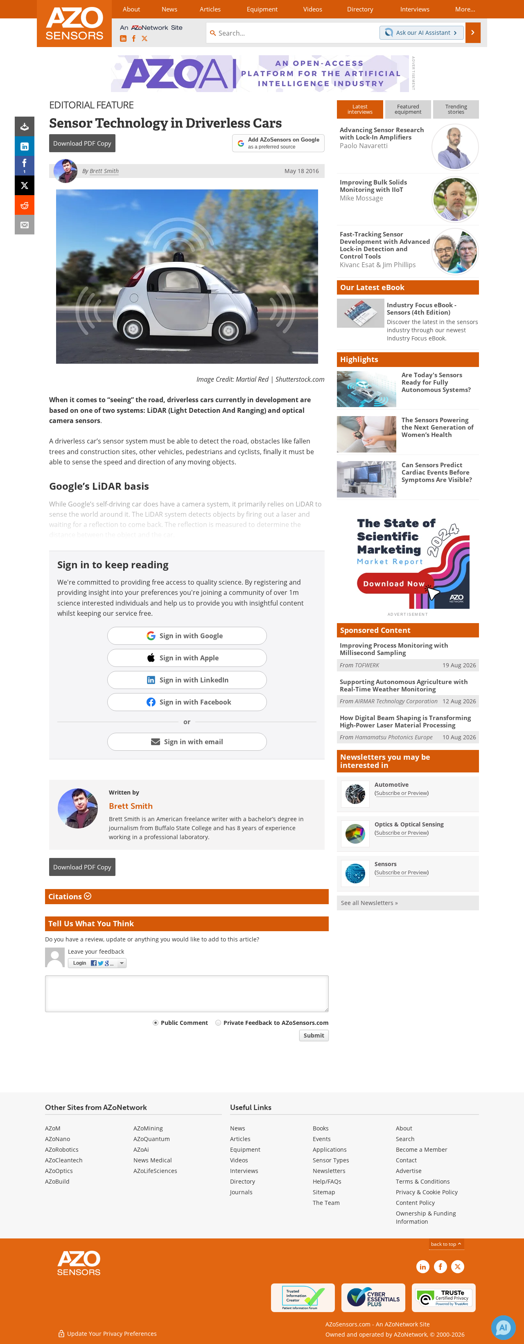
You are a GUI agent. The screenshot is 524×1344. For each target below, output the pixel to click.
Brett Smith (131, 806)
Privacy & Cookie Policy (427, 1192)
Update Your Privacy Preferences (111, 1333)
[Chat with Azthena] (503, 1327)
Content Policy (415, 1203)
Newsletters (329, 1171)
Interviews (244, 1171)
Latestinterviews (360, 109)
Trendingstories (456, 109)
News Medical (152, 1160)
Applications (330, 1149)
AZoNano (57, 1139)
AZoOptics (59, 1171)
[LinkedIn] (24, 146)
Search (405, 1139)
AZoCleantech (64, 1160)
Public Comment (184, 1023)
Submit (314, 1035)
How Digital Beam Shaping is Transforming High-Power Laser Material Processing (405, 721)
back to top (444, 1243)
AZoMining (148, 1128)
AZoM (53, 1128)
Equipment (245, 1149)
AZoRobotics (62, 1149)
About (404, 1128)
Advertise (409, 1171)
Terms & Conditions (423, 1181)
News (237, 1128)
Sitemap (324, 1192)
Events (322, 1139)
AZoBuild (57, 1181)
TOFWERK (367, 665)
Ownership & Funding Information (426, 1217)
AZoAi (141, 1149)
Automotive (392, 784)
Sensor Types (331, 1160)
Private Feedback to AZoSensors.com (276, 1023)
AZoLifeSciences (155, 1171)
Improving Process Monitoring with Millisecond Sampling (394, 649)
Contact (406, 1160)
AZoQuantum (151, 1139)
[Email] (24, 224)
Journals (241, 1192)
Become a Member (421, 1149)
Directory (242, 1181)
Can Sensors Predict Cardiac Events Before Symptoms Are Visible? (437, 472)
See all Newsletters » (369, 903)
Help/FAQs (327, 1181)
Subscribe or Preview (401, 793)
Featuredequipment (408, 109)
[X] (24, 185)
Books (321, 1128)
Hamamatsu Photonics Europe (394, 737)
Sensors (386, 864)
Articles (240, 1139)
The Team (326, 1203)
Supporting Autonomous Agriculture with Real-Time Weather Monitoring (404, 685)
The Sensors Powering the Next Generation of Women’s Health (438, 427)
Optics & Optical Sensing (409, 824)
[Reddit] (24, 205)
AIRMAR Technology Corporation (396, 701)
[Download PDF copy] (24, 126)
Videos (239, 1160)
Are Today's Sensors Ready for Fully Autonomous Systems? (436, 382)
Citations (66, 896)
